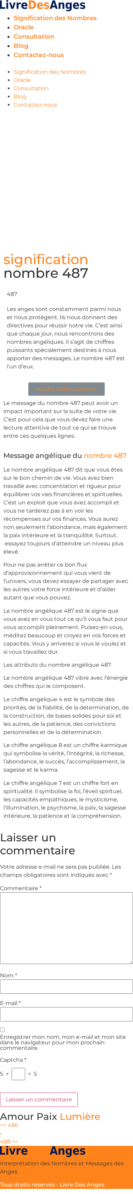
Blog (21, 46)
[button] (66, 64)
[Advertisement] (66, 179)
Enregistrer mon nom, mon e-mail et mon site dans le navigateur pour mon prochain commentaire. (63, 1042)
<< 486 (9, 1125)
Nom (8, 975)
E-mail (10, 1003)
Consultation (34, 36)
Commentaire (21, 888)
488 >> (9, 1141)
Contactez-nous (39, 55)
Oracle (24, 27)
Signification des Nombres (55, 18)
